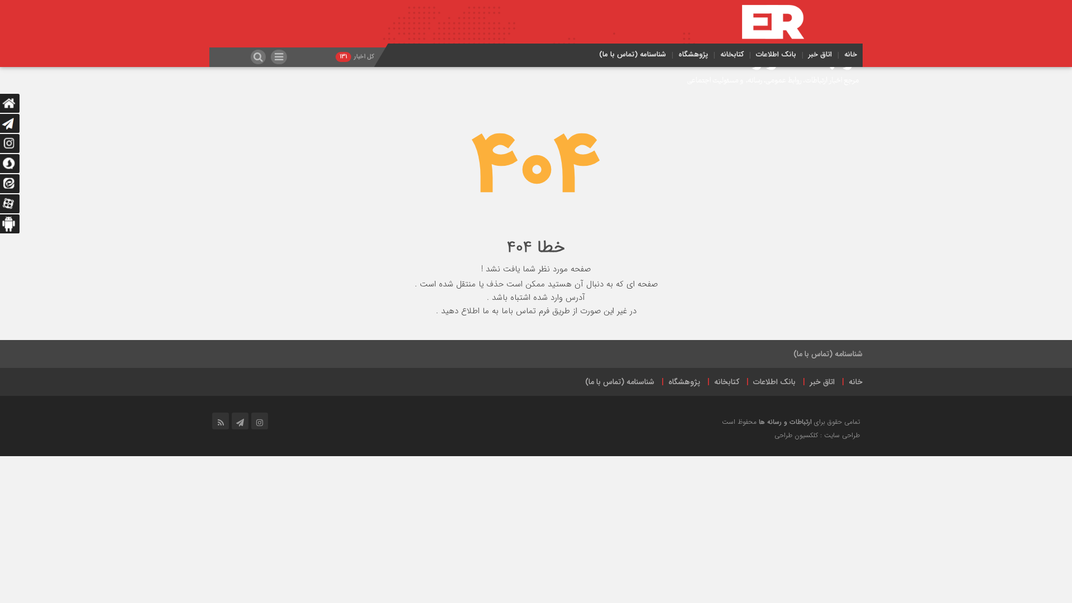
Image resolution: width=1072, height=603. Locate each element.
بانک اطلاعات (776, 54)
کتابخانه (732, 54)
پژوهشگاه (693, 54)
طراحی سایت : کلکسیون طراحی (817, 435)
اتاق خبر (820, 54)
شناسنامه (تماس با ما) (632, 54)
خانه (850, 54)
